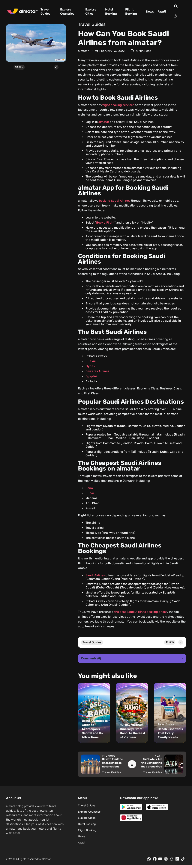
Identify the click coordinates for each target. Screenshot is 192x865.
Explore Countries (67, 11)
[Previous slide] (83, 717)
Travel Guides (45, 11)
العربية (162, 11)
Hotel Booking (111, 11)
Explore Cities (90, 11)
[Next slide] (181, 717)
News (150, 11)
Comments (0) (132, 658)
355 (20, 67)
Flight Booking (131, 11)
